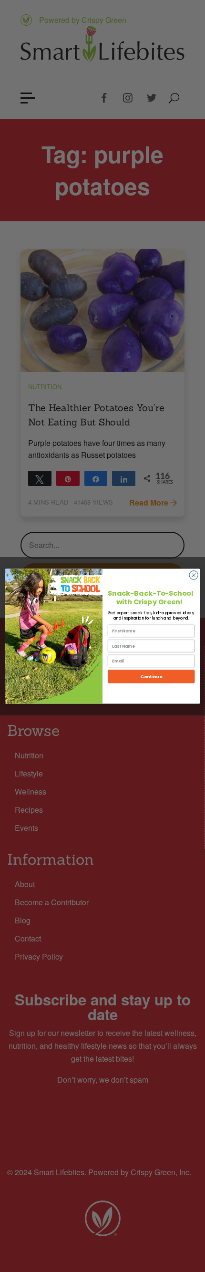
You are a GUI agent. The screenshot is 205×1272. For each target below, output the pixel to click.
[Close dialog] (193, 574)
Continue (151, 676)
